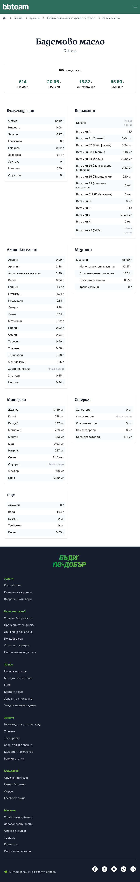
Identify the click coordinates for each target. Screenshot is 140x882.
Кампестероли (86, 430)
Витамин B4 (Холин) (89, 158)
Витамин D (83, 208)
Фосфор (13, 471)
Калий (12, 416)
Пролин (13, 327)
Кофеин (13, 518)
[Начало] (4, 18)
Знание (18, 18)
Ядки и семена (111, 18)
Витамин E (83, 214)
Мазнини (82, 259)
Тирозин (13, 341)
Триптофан (15, 355)
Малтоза (14, 168)
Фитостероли (85, 416)
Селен (12, 457)
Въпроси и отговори (18, 599)
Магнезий (14, 430)
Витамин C (83, 201)
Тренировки (12, 738)
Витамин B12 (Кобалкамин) (94, 194)
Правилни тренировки (19, 625)
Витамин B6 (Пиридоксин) (94, 176)
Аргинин (13, 266)
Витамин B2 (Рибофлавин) (93, 145)
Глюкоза (14, 148)
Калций (13, 423)
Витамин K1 (84, 221)
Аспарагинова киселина (24, 273)
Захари (13, 134)
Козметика (11, 844)
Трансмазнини (89, 287)
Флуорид (14, 464)
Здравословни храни (18, 824)
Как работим (12, 585)
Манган (13, 437)
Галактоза (15, 141)
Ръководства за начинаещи (22, 724)
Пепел (12, 532)
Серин (12, 334)
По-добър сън (13, 638)
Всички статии (14, 758)
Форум (8, 791)
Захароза (14, 154)
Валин (12, 280)
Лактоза (13, 161)
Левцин (13, 307)
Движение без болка (18, 631)
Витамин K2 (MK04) (89, 230)
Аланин (13, 259)
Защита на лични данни (20, 705)
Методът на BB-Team (18, 678)
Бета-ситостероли (88, 437)
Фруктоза (14, 175)
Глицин (13, 287)
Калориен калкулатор (18, 751)
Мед (11, 443)
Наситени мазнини (92, 280)
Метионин (15, 321)
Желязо (13, 409)
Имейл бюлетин (14, 784)
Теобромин (15, 525)
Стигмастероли (86, 423)
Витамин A (83, 131)
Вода (11, 511)
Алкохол (14, 505)
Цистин (13, 382)
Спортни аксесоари (17, 851)
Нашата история (15, 671)
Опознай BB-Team (16, 777)
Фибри (12, 120)
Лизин (12, 314)
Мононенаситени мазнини (97, 266)
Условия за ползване (18, 698)
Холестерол (84, 409)
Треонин (13, 348)
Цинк (11, 477)
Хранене (34, 18)
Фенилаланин (17, 362)
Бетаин (81, 122)
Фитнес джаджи (15, 830)
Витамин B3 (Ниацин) (90, 152)
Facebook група (14, 798)
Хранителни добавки (18, 745)
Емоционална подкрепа (20, 652)
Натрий (13, 450)
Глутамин (14, 293)
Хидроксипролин (19, 368)
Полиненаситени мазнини (97, 273)
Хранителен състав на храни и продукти (71, 18)
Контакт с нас (13, 691)
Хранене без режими (18, 618)
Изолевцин (15, 300)
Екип (7, 685)
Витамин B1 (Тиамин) (90, 138)
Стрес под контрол (17, 645)
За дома (9, 837)
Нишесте (14, 127)
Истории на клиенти (18, 592)
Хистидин (14, 375)
